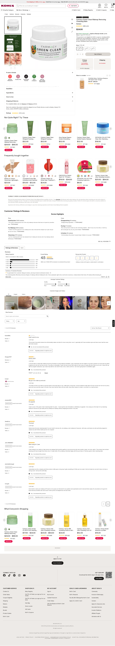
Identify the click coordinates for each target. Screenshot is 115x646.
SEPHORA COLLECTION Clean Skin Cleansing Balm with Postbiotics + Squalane (102, 138)
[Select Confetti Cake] (30, 176)
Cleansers (23, 14)
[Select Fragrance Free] (5, 138)
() (98, 83)
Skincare (17, 14)
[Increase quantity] (82, 54)
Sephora (12, 14)
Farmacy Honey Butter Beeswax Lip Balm (102, 529)
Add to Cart (8, 150)
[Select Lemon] (78, 176)
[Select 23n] (16, 176)
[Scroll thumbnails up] (11, 68)
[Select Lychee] (88, 176)
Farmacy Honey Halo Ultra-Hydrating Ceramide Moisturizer (102, 176)
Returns (31, 104)
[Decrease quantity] (77, 54)
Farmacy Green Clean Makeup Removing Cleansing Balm (10, 141)
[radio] (84, 64)
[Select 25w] (12, 176)
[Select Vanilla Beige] (42, 176)
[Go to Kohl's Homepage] (7, 6)
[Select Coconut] (81, 176)
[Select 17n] (5, 176)
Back (7, 14)
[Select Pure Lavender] (27, 176)
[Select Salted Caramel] (34, 176)
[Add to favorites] (72, 19)
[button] (82, 26)
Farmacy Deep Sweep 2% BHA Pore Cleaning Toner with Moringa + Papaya (29, 529)
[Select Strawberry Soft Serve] (45, 176)
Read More (9, 88)
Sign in (77, 34)
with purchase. (36, 2)
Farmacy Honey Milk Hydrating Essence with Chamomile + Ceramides (66, 529)
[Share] (72, 27)
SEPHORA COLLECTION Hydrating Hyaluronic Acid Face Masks (84, 179)
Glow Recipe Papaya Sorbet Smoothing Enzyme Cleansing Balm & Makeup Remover (66, 138)
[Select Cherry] (49, 176)
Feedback (113, 323)
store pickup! (53, 2)
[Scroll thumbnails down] (15, 68)
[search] (18, 6)
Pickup (84, 60)
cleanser (58, 199)
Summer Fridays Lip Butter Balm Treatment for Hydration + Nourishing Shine (48, 179)
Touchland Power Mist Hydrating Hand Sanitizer (30, 179)
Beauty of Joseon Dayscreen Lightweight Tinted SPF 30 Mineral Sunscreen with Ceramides (11, 179)
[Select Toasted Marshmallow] (52, 176)
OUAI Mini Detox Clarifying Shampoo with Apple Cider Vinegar (98, 79)
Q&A (21, 248)
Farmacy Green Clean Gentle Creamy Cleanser (84, 138)
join (82, 34)
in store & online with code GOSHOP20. (74, 2)
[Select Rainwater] (24, 176)
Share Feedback (57, 563)
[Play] (72, 23)
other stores (87, 68)
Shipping (102, 60)
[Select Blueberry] (85, 176)
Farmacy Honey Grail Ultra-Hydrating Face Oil (84, 529)
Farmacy (29, 14)
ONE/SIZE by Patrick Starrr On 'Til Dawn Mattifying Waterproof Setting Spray (65, 176)
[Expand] (72, 31)
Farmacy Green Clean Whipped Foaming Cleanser (29, 138)
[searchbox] (41, 6)
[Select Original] (9, 138)
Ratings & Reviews (12, 248)
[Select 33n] (9, 176)
